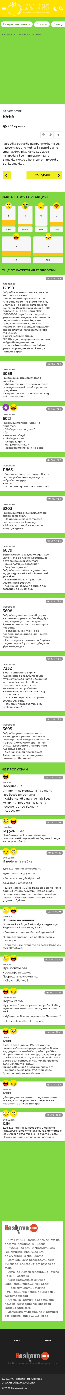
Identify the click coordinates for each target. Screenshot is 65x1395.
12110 (6, 1123)
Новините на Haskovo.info (21, 1227)
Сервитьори (9, 997)
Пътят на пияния (18, 920)
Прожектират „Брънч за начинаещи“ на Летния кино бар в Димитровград (30, 1291)
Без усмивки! (13, 831)
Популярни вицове (16, 24)
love (56, 229)
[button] (4, 8)
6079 (7, 550)
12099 (8, 288)
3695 (7, 729)
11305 (48, 1340)
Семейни (7, 827)
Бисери (41, 24)
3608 (7, 611)
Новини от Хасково (29, 1379)
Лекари (7, 782)
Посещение (12, 786)
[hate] (13, 851)
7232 (7, 668)
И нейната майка (17, 861)
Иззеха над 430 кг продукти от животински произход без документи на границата (30, 1252)
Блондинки (9, 858)
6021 (7, 418)
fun (41, 229)
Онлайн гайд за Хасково (18, 1382)
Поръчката (13, 1001)
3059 (7, 373)
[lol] (13, 407)
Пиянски (7, 917)
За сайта (8, 1379)
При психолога (15, 968)
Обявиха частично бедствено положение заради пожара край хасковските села (29, 1303)
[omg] (5, 821)
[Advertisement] (32, 70)
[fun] (5, 851)
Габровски (12, 111)
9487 (17, 1340)
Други (6, 1037)
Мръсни (7, 1089)
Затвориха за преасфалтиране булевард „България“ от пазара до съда (30, 1264)
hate (8, 229)
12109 (7, 1093)
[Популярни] (5, 407)
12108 (7, 1041)
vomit (25, 229)
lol (16, 260)
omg (48, 260)
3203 (7, 508)
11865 (8, 469)
